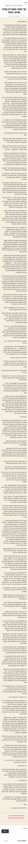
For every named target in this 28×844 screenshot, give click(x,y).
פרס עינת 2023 (9, 5)
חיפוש (25, 828)
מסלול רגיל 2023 (18, 5)
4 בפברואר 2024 (12, 16)
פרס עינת (20, 840)
